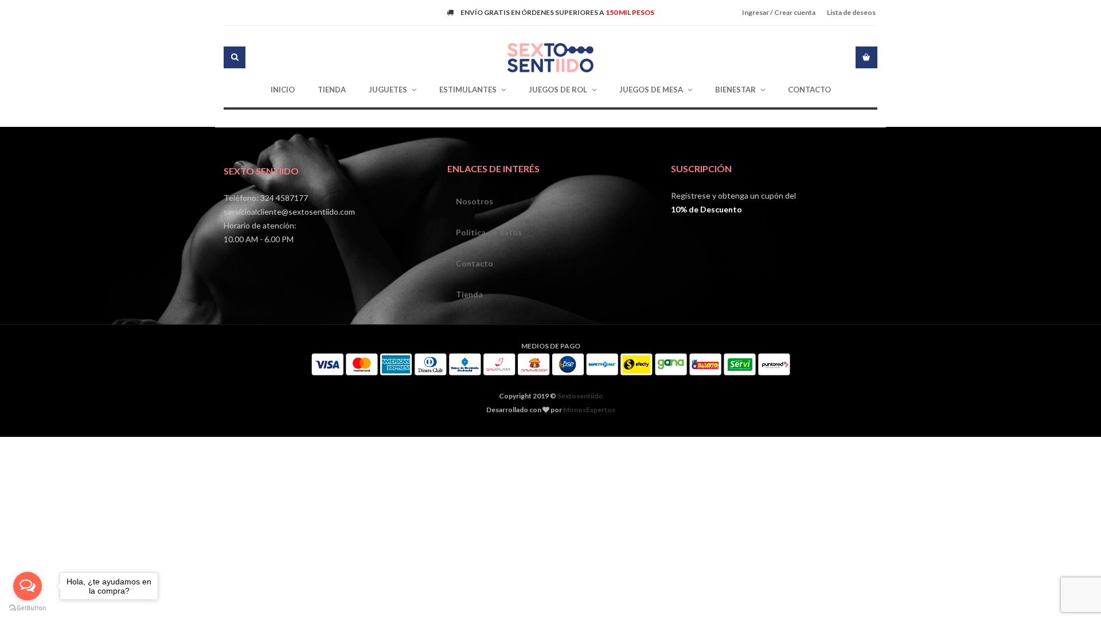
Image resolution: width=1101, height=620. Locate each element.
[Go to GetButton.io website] (27, 608)
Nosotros (474, 201)
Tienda (469, 294)
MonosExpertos (589, 409)
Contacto (474, 263)
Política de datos (489, 232)
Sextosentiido (580, 396)
